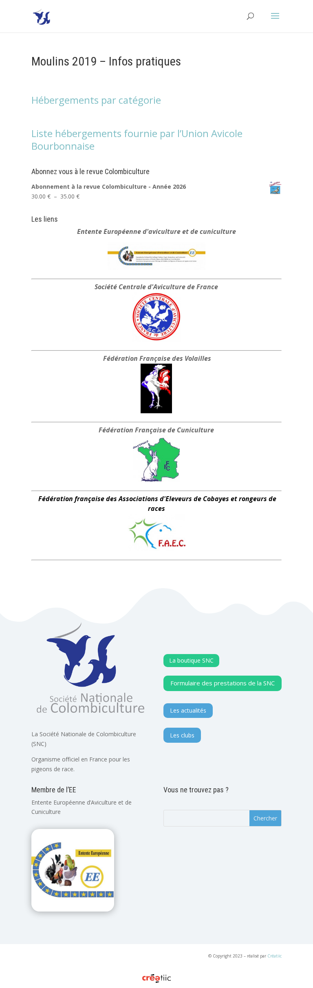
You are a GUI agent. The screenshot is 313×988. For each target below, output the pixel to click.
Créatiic (274, 956)
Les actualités (188, 710)
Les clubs (182, 735)
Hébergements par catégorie (96, 100)
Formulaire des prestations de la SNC (222, 683)
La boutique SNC (191, 660)
